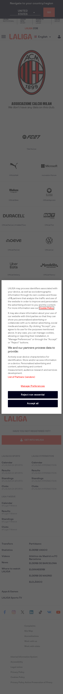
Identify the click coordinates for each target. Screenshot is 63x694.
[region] (31, 347)
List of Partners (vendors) (21, 377)
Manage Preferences (33, 386)
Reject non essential (33, 394)
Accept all (33, 403)
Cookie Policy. (46, 308)
